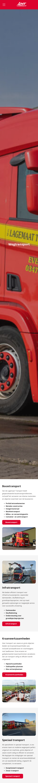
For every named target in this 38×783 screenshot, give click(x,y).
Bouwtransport (11, 522)
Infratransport (11, 624)
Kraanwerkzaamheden (14, 675)
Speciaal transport (12, 776)
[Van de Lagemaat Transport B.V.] (21, 4)
